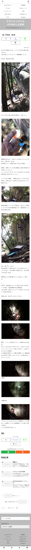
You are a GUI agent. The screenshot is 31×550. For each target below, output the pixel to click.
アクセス (8, 536)
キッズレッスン (8, 539)
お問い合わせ (23, 539)
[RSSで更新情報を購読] (23, 452)
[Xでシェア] (5, 436)
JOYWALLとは (22, 541)
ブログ (8, 543)
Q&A (8, 541)
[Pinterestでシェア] (25, 440)
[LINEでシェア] (19, 440)
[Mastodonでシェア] (12, 436)
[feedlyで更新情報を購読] (8, 452)
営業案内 (23, 534)
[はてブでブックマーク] (12, 440)
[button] (15, 43)
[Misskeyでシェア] (25, 436)
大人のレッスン (23, 536)
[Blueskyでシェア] (19, 436)
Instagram (23, 543)
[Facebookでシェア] (5, 440)
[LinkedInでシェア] (12, 444)
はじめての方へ (8, 534)
